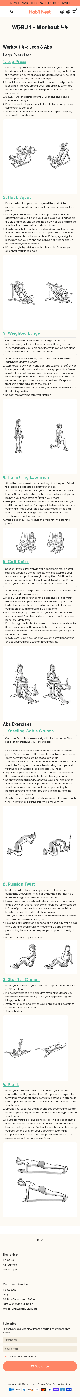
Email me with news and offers (23, 1356)
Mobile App (10, 1269)
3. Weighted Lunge (21, 333)
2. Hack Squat (17, 197)
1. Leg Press (14, 61)
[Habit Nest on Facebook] (38, 1240)
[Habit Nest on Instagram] (42, 1240)
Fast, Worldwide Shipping (18, 1304)
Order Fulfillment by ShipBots (20, 1309)
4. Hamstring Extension (26, 477)
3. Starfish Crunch (21, 979)
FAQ (5, 1294)
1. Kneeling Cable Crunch (28, 731)
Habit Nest (31, 1384)
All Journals (10, 1265)
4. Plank (11, 1084)
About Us (8, 1260)
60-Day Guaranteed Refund (19, 1299)
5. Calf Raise (16, 561)
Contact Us (9, 1289)
